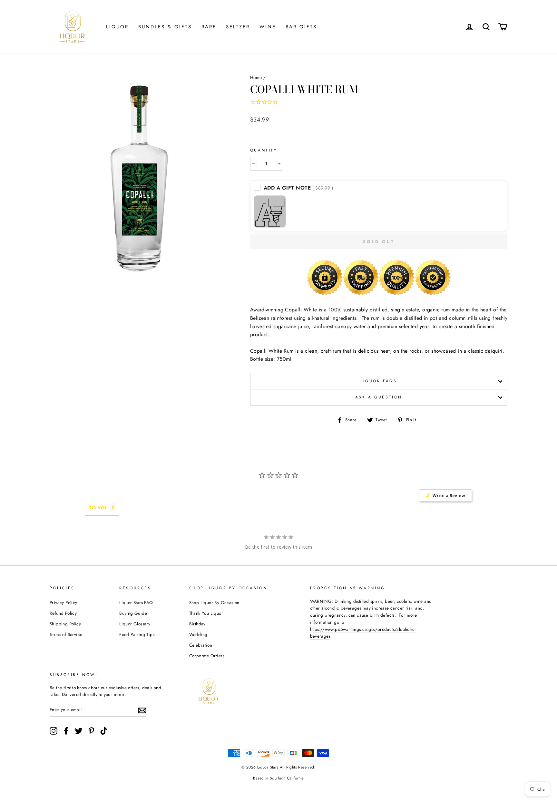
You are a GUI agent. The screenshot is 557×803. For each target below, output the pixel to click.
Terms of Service (66, 634)
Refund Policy (63, 613)
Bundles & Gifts (165, 26)
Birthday (197, 624)
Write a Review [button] (449, 495)
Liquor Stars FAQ (136, 602)
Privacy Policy (63, 602)
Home (256, 77)
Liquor (117, 26)
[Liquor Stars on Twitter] (79, 731)
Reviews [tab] (97, 507)
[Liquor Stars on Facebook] (66, 731)
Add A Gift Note (298, 187)
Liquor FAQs (378, 381)
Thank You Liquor (206, 613)
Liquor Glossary (134, 624)
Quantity (264, 150)
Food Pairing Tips (136, 634)
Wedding (198, 634)
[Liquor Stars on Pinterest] (91, 731)
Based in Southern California (278, 778)
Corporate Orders (206, 655)
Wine (267, 26)
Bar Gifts (301, 26)
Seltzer (238, 26)
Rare (208, 26)
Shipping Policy (65, 624)
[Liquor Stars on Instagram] (53, 731)
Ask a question (378, 397)
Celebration (200, 645)
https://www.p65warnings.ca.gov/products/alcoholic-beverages (363, 633)
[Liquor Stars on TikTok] (104, 731)
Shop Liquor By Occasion (214, 602)
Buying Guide (133, 613)
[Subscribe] (142, 710)
